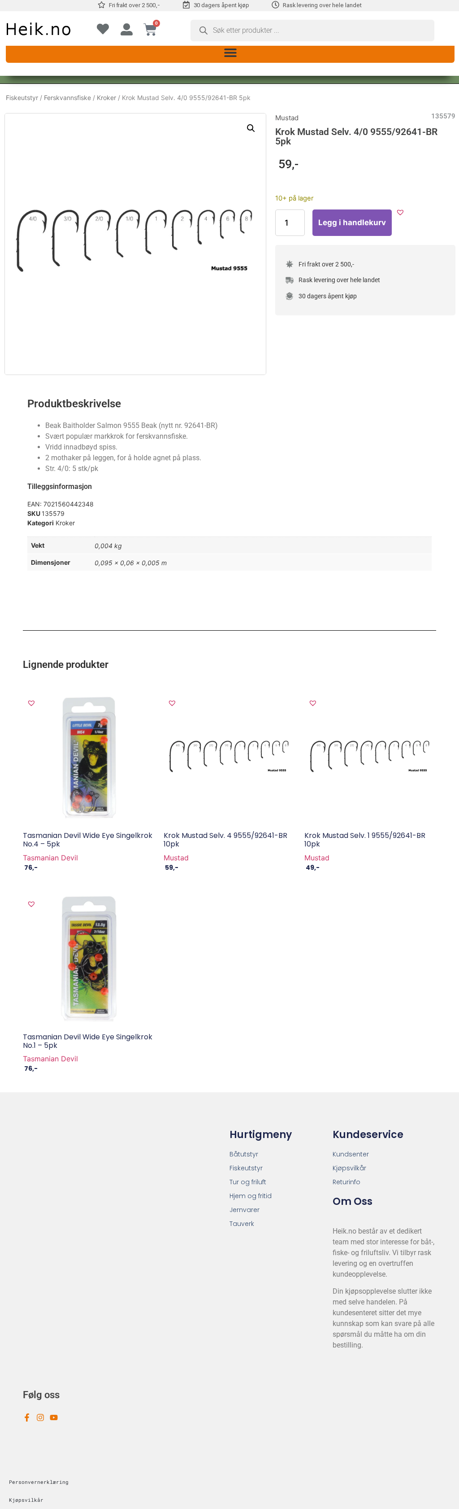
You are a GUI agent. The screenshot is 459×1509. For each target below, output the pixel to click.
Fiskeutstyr (22, 97)
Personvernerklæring (39, 1481)
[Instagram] (40, 1417)
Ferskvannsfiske (67, 97)
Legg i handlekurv (352, 222)
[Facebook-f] (27, 1417)
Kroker (106, 97)
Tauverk (242, 1223)
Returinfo (346, 1182)
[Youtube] (54, 1417)
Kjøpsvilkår (349, 1168)
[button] (230, 53)
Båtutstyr (244, 1154)
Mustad (287, 117)
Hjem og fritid (251, 1195)
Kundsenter (351, 1154)
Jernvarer (245, 1209)
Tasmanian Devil (50, 857)
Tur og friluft (248, 1182)
